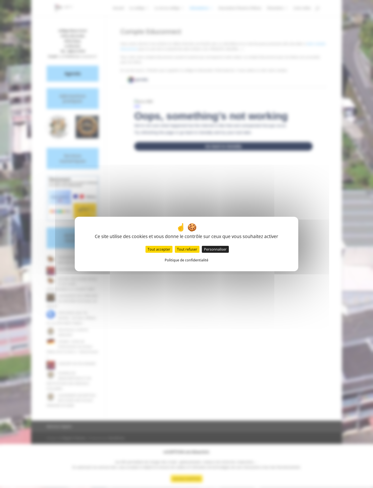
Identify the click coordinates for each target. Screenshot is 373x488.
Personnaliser (215, 249)
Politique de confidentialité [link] (186, 260)
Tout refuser (187, 249)
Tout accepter (159, 249)
